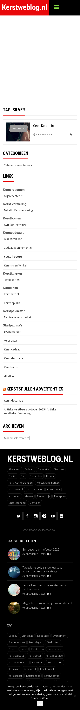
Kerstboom (11, 367)
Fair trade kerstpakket (17, 317)
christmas (27, 635)
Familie (13, 476)
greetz (13, 649)
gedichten (53, 642)
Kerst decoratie (13, 358)
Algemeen (14, 469)
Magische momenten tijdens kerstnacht (47, 603)
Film (23, 476)
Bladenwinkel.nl (13, 239)
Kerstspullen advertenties (35, 389)
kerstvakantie (51, 675)
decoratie (43, 635)
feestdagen (36, 642)
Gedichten (36, 476)
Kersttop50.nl (12, 303)
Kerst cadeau (12, 349)
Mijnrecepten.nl (13, 196)
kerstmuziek (47, 669)
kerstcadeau (55, 649)
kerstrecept (33, 675)
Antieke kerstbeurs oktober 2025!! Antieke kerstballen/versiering (30, 411)
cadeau (13, 635)
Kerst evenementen (48, 482)
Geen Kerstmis (43, 126)
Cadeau (28, 469)
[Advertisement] (40, 57)
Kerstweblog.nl (24, 7)
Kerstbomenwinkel (15, 224)
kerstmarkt (30, 669)
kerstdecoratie (54, 655)
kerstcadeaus (16, 655)
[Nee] (75, 696)
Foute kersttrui (13, 256)
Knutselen (14, 496)
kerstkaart (37, 662)
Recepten (60, 496)
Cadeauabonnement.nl (18, 247)
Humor (50, 476)
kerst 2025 (10, 340)
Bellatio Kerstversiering (18, 210)
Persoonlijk (43, 496)
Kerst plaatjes (35, 489)
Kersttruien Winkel (15, 265)
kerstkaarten (12, 280)
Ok (40, 703)
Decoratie (43, 469)
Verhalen (35, 502)
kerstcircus (35, 655)
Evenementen (12, 331)
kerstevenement (18, 662)
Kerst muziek (18, 128)
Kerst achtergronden (21, 482)
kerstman (14, 669)
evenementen (17, 642)
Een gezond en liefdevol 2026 (41, 549)
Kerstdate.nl (11, 294)
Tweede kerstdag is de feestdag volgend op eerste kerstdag (42, 569)
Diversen (58, 469)
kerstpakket (15, 675)
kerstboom (37, 649)
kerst (24, 649)
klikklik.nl (9, 376)
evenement (59, 635)
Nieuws (28, 496)
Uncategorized (17, 502)
